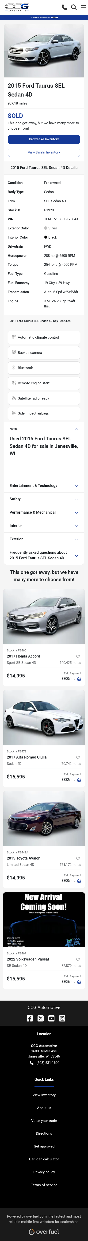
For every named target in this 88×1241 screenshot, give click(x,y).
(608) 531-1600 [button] (47, 1063)
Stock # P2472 (16, 751)
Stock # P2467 (16, 953)
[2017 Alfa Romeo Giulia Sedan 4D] (44, 717)
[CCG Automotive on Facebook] (28, 1018)
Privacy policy (44, 1172)
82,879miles (71, 966)
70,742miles (71, 764)
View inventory (44, 1095)
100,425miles (70, 663)
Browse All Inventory (44, 139)
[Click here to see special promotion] (44, 17)
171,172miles (70, 865)
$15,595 (16, 979)
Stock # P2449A (17, 852)
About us (44, 1108)
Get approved (44, 1146)
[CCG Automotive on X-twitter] (38, 1018)
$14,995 (16, 676)
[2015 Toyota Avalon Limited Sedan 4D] (44, 818)
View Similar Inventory (44, 152)
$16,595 (16, 777)
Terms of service (44, 1185)
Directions (44, 1133)
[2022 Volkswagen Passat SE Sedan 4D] (44, 919)
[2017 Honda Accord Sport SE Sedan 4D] (44, 616)
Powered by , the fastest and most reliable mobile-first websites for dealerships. (44, 1219)
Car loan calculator (44, 1159)
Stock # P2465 (16, 650)
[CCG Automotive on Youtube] (49, 1018)
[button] (64, 7)
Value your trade (44, 1121)
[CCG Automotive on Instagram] (60, 1018)
